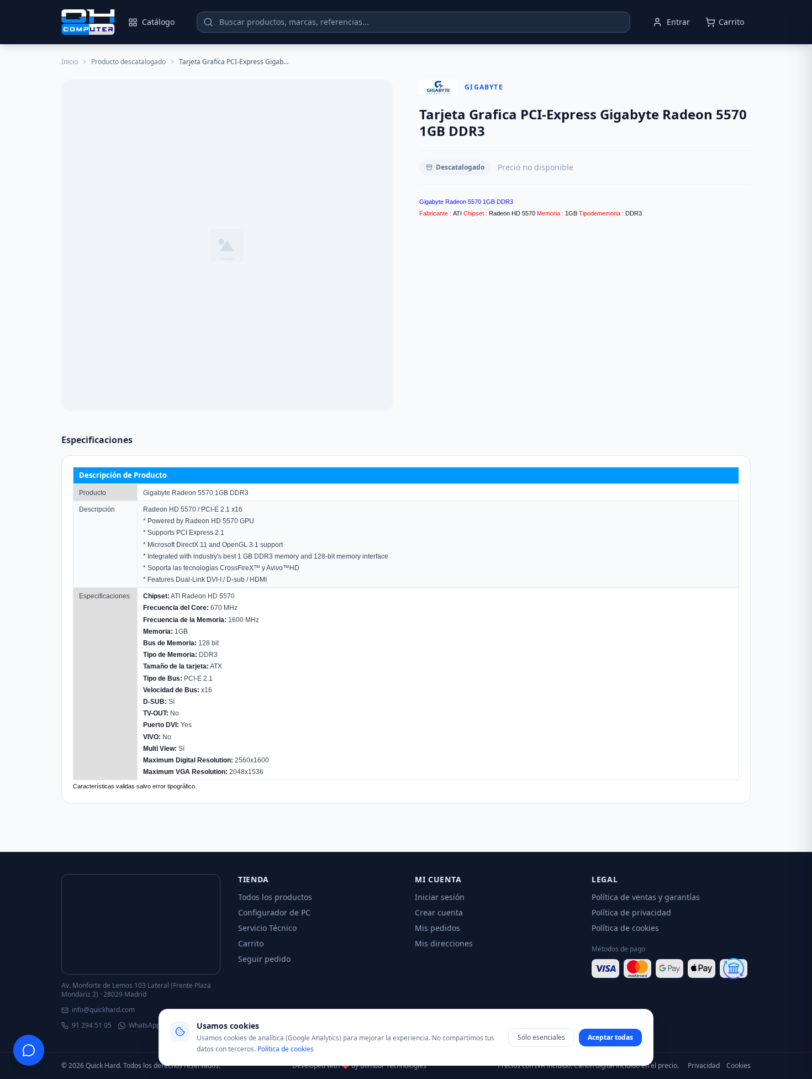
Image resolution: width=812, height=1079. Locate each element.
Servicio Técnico (267, 928)
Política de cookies (625, 928)
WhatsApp (144, 1025)
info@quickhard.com (103, 1010)
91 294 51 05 (92, 1025)
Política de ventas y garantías (646, 897)
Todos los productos (275, 897)
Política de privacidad (631, 912)
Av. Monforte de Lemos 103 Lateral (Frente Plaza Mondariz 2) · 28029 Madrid (136, 990)
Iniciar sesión (440, 897)
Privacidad (704, 1065)
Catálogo (158, 22)
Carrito (250, 943)
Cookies (738, 1065)
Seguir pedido (264, 959)
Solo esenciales (541, 1037)
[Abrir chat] (28, 1050)
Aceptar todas (610, 1037)
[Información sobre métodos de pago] (671, 968)
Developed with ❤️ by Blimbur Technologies (359, 1065)
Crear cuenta (439, 912)
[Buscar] (208, 22)
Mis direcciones (444, 943)
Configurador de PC (274, 912)
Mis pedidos (437, 928)
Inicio (69, 61)
